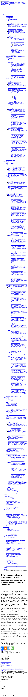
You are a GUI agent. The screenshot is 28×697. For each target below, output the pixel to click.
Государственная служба (11, 19)
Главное (7, 398)
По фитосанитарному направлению (16, 449)
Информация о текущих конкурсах (18, 38)
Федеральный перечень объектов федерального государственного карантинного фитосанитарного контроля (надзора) (18, 204)
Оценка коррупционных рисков (15, 84)
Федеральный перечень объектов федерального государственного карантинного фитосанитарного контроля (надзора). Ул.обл (18, 238)
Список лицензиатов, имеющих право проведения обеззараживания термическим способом (15, 415)
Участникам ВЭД (9, 446)
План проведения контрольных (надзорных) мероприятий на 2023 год (18, 394)
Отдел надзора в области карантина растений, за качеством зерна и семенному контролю (17, 425)
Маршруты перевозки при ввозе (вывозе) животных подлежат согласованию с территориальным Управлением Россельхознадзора (18, 459)
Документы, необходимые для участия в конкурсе (17, 51)
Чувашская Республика (19, 39)
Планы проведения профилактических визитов (16, 286)
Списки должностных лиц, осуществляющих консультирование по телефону (16, 423)
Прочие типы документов (16, 127)
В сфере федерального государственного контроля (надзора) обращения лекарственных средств (19, 232)
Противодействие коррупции (12, 79)
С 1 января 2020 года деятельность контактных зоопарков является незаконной (18, 464)
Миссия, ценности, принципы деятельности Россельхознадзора (15, 29)
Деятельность (6, 161)
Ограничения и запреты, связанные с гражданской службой (16, 34)
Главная (5, 569)
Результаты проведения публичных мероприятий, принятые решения (16, 188)
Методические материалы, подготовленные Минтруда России (19, 149)
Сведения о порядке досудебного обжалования (16, 175)
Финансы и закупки (10, 160)
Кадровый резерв (12, 36)
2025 (15, 99)
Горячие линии (9, 489)
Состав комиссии (15, 91)
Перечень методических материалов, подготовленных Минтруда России (19, 131)
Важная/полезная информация (12, 451)
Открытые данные (10, 78)
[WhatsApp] (12, 648)
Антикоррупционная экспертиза (15, 128)
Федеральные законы (15, 112)
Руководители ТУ (10, 17)
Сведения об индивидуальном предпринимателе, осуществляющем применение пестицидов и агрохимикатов (19, 68)
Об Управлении (6, 14)
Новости (10, 462)
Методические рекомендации (17, 150)
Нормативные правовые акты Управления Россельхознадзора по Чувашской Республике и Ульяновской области (18, 124)
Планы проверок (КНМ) (11, 352)
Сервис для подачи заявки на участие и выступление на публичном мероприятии (17, 185)
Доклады (10, 178)
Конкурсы (10, 37)
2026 (15, 101)
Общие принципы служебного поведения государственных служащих (17, 27)
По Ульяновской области (13, 235)
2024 (15, 98)
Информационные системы (12, 164)
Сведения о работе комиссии (17, 92)
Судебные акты (14, 118)
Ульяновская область (18, 40)
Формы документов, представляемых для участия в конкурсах (17, 54)
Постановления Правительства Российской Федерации (18, 117)
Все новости (3, 650)
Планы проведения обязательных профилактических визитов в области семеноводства (18, 303)
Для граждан (6, 406)
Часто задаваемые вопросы (14, 108)
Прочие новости (9, 399)
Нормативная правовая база (14, 439)
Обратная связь (9, 412)
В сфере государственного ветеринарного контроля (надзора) (18, 197)
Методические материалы (14, 129)
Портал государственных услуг (7, 665)
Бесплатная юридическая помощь (13, 430)
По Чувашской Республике (14, 195)
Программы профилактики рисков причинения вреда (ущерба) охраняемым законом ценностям (16, 284)
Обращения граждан (10, 408)
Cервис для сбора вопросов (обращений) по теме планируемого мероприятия (17, 183)
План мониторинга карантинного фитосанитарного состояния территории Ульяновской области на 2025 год (19, 327)
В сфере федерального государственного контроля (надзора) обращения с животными (19, 200)
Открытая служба (10, 58)
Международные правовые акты (18, 111)
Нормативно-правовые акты (17, 46)
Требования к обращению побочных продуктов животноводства (16, 168)
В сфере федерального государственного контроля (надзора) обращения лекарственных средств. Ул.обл (19, 280)
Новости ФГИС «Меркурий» (12, 400)
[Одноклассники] (5, 648)
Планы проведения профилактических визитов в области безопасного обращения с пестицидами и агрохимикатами (18, 290)
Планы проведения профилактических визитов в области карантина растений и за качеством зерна (18, 298)
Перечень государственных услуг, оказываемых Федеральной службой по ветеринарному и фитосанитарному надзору (16, 410)
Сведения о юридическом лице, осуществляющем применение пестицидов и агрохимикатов (18, 64)
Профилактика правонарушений (13, 282)
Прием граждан (9, 485)
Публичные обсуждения (11, 176)
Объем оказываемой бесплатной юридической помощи (15, 438)
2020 (15, 94)
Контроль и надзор (10, 163)
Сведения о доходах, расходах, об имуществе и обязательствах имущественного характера (15, 82)
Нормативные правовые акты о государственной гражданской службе (16, 32)
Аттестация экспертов (13, 452)
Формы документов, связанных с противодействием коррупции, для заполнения (16, 103)
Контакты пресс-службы (11, 405)
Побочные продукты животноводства (14, 166)
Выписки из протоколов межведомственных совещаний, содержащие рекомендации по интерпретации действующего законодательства (18, 156)
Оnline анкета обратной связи (14, 191)
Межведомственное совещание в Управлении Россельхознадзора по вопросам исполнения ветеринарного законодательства (18, 471)
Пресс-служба (6, 397)
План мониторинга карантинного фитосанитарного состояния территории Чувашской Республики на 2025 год (19, 322)
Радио (7, 402)
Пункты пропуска (10, 488)
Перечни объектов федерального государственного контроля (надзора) (14, 194)
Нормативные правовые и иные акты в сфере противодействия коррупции (17, 110)
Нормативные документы (11, 490)
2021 (15, 95)
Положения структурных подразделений (16, 48)
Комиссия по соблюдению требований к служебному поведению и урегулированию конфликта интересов (17, 89)
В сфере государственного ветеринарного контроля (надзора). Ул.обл (19, 275)
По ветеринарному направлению (15, 448)
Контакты (5, 494)
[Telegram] (8, 648)
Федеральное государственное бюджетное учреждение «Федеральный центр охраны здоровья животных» (13, 668)
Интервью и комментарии (11, 404)
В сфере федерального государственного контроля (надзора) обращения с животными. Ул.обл (19, 271)
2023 (15, 97)
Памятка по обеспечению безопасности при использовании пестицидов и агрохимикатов (16, 492)
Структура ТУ (9, 18)
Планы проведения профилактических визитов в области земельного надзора (17, 294)
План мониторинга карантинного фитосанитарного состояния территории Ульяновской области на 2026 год (19, 311)
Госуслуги (8, 162)
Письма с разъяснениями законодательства (16, 152)
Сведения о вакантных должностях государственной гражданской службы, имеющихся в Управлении (17, 22)
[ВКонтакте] (2, 648)
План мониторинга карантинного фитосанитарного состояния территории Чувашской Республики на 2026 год (19, 307)
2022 (15, 96)
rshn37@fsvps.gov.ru (5, 663)
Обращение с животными (11, 454)
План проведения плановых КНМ (18, 354)
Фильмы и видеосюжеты (11, 403)
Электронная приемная (6, 662)
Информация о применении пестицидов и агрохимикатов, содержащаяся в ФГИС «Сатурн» (17, 61)
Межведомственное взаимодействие (14, 396)
